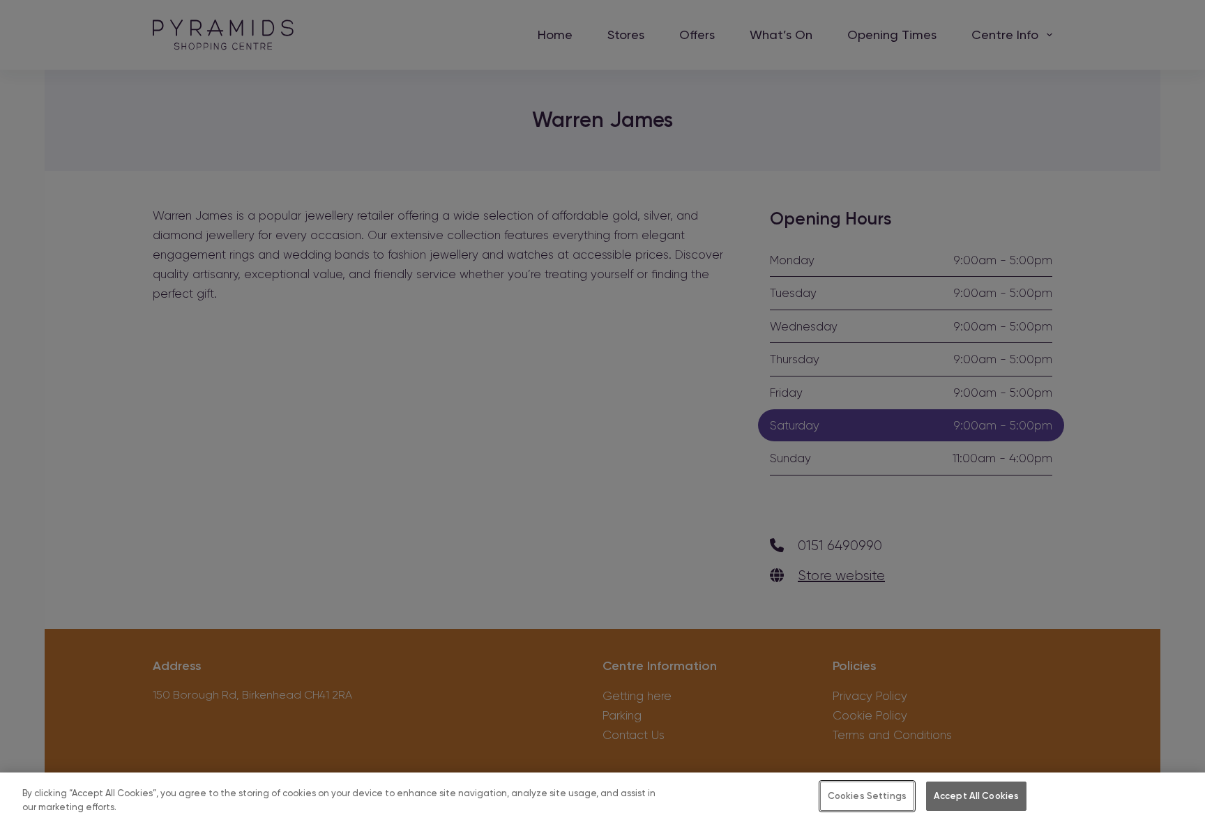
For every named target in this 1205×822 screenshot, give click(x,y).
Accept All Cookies (976, 796)
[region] (602, 797)
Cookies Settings (867, 796)
